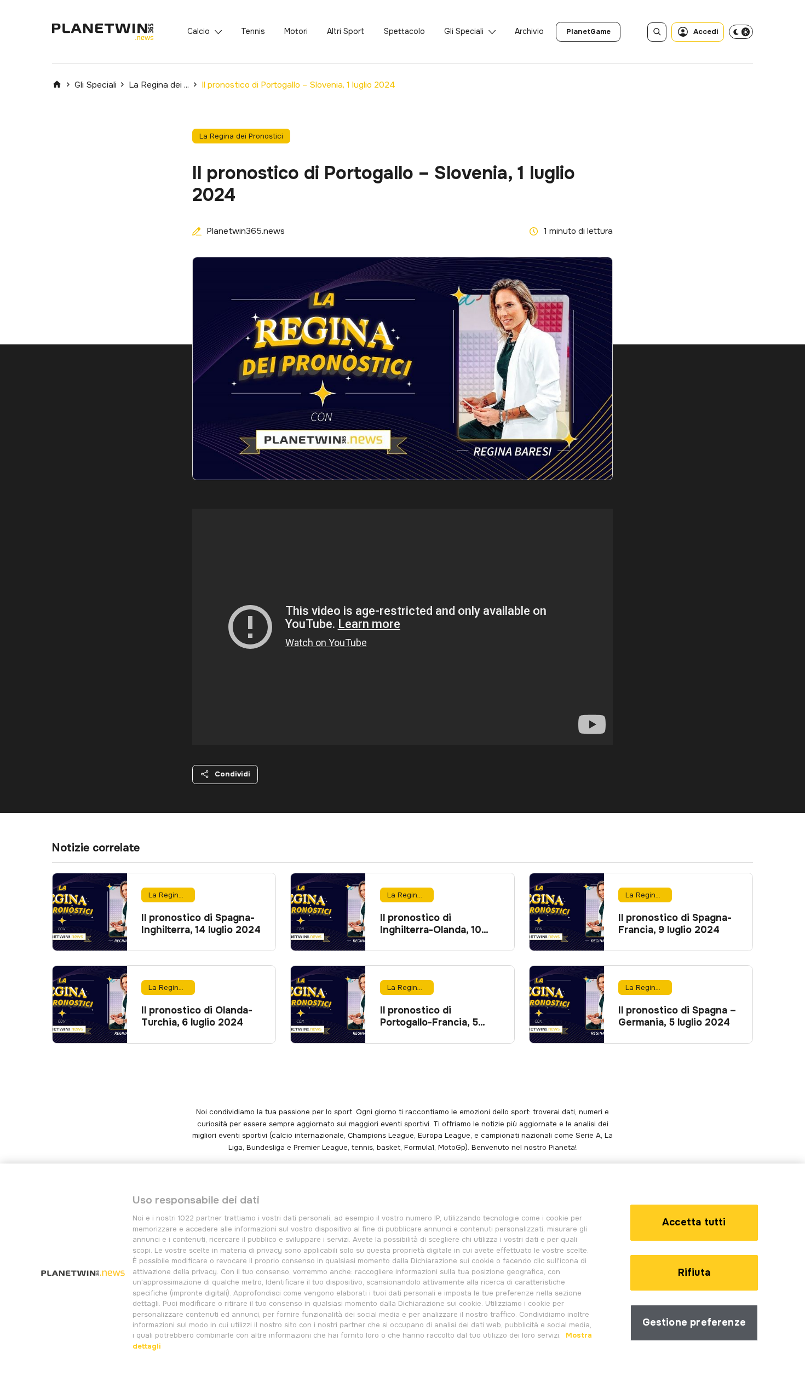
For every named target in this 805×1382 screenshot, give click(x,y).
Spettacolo (404, 31)
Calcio (198, 31)
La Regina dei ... (159, 84)
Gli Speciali (464, 31)
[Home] (57, 84)
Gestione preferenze (694, 1322)
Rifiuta (694, 1272)
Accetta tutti (694, 1222)
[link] (588, 32)
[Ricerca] (656, 32)
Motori (296, 31)
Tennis (253, 31)
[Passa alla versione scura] (741, 32)
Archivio (529, 31)
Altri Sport (345, 31)
